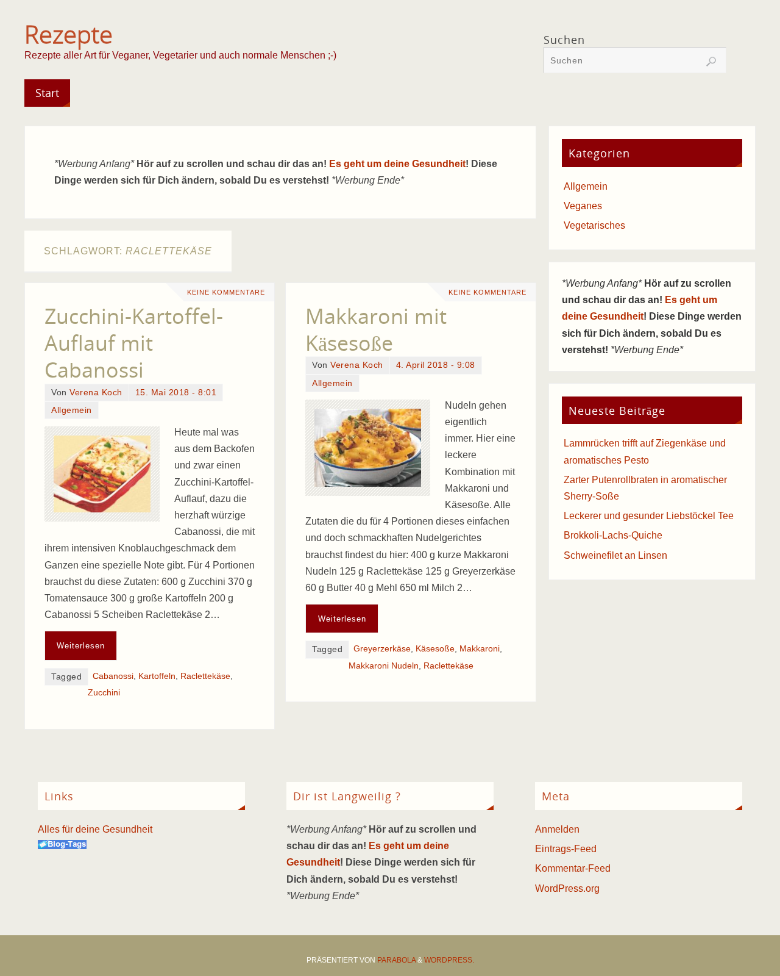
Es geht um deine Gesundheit (397, 164)
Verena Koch (95, 392)
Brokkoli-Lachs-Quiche (613, 535)
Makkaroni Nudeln (384, 665)
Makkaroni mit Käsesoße (376, 329)
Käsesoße (435, 648)
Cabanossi (113, 676)
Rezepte (68, 34)
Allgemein (71, 410)
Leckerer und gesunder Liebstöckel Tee (649, 516)
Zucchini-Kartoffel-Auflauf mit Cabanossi (133, 343)
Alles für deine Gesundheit (95, 829)
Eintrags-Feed (566, 849)
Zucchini (104, 692)
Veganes (583, 206)
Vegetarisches (594, 225)
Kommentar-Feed (573, 868)
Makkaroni (479, 648)
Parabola (396, 960)
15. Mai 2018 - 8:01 (176, 392)
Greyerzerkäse (382, 648)
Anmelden (557, 829)
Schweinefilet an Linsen (615, 555)
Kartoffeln (157, 676)
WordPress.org (567, 888)
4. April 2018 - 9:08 (435, 365)
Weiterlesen (81, 645)
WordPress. (449, 960)
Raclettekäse (205, 676)
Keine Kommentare (226, 292)
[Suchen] (711, 62)
